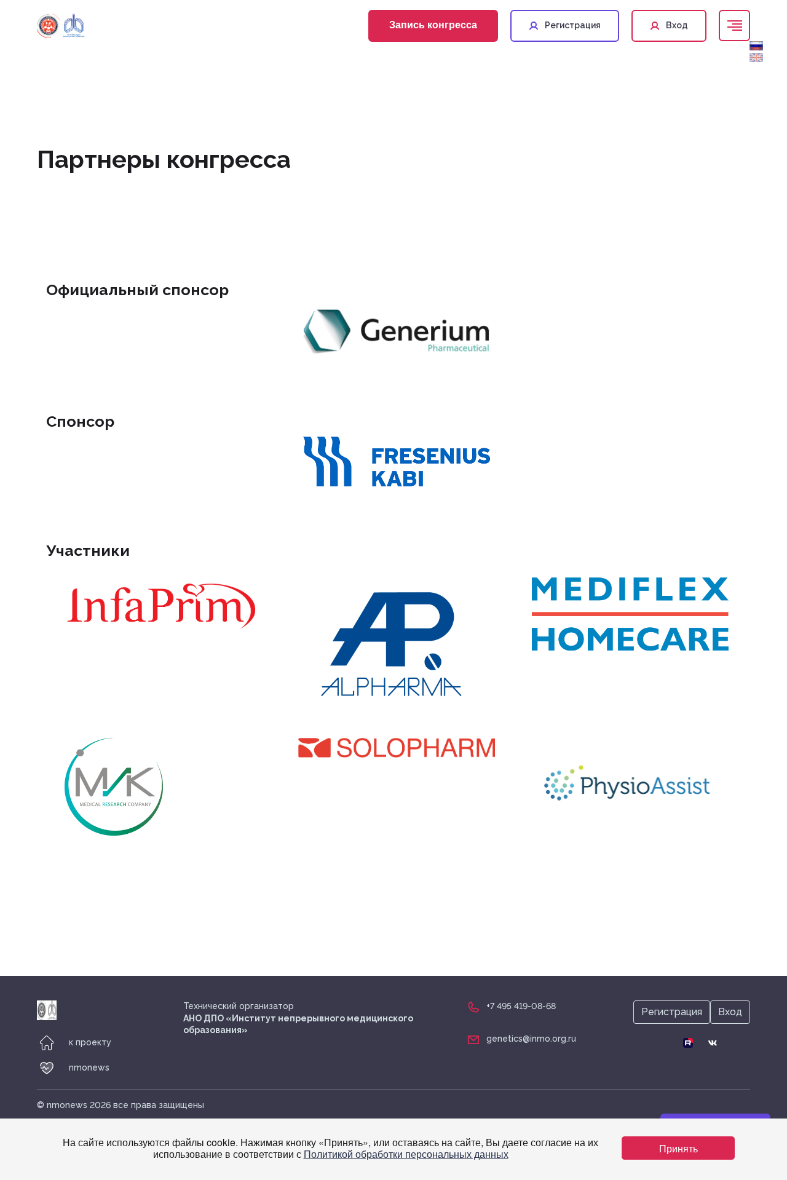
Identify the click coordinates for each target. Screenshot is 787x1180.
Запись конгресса (433, 24)
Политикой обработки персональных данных (406, 1154)
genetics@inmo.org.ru (531, 1038)
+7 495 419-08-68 (521, 1006)
